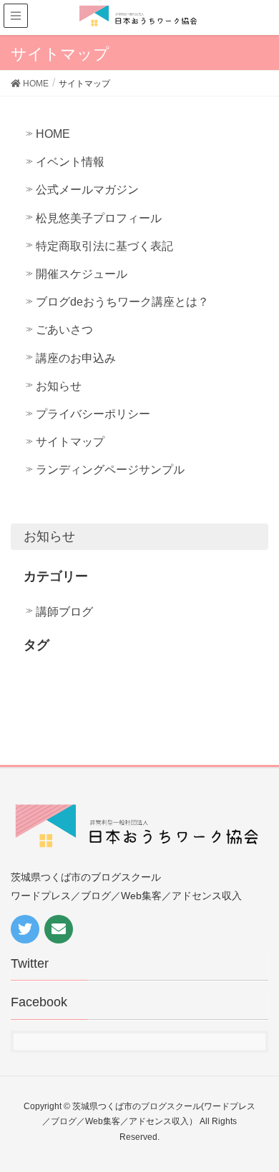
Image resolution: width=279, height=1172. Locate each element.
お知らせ (59, 386)
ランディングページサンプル (110, 470)
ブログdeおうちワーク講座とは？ (122, 302)
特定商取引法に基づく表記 (104, 246)
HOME (53, 134)
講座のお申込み (76, 358)
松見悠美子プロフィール (99, 218)
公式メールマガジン (87, 190)
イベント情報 (70, 162)
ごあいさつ (64, 330)
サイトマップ (70, 442)
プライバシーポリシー (93, 414)
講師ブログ (64, 612)
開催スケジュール (81, 274)
